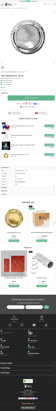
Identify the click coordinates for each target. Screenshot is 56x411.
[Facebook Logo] (10, 325)
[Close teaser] (36, 406)
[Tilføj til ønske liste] (53, 12)
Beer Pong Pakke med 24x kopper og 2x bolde (22, 125)
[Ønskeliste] (51, 4)
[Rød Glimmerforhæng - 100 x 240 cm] (14, 263)
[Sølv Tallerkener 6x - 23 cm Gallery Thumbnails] (2, 67)
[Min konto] (48, 4)
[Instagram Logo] (22, 325)
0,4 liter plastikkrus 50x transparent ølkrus (21, 135)
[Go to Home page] (9, 4)
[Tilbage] (2, 62)
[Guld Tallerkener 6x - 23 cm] (14, 218)
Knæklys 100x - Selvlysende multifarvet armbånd (23, 145)
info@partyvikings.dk (28, 395)
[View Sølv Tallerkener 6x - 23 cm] (2, 67)
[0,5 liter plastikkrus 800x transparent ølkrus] (42, 218)
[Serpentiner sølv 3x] (42, 263)
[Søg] (45, 4)
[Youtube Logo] (34, 325)
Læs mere (3, 87)
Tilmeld (46, 307)
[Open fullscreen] (28, 37)
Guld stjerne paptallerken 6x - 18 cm (20, 154)
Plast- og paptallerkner (20, 181)
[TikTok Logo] (46, 325)
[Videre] (53, 62)
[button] (28, 363)
